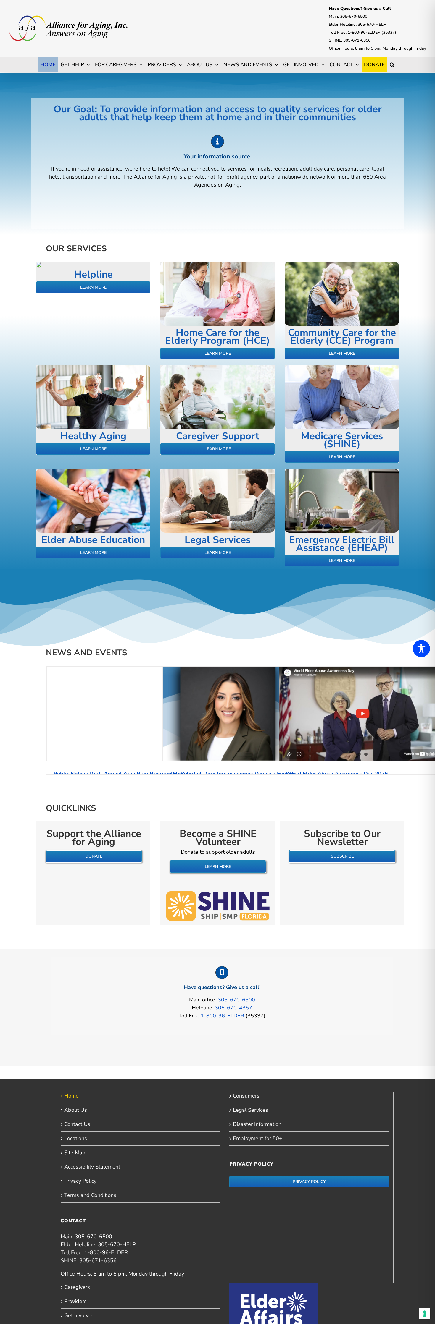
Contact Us (77, 1124)
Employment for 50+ (257, 1138)
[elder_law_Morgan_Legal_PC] (342, 367)
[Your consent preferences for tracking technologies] (424, 1313)
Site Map (75, 1152)
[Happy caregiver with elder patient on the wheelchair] (217, 367)
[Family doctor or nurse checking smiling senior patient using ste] (217, 264)
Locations (75, 1138)
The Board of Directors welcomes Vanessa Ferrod (231, 773)
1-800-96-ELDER (222, 1015)
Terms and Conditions (90, 1195)
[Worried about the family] (39, 264)
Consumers (246, 1095)
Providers (75, 1301)
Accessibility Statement (92, 1166)
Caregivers (77, 1287)
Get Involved (79, 1315)
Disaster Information (257, 1124)
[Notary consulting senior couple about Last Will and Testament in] (217, 471)
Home (71, 1095)
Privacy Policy (80, 1180)
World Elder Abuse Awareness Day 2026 (337, 773)
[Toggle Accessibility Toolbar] (421, 648)
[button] (392, 64)
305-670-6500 (236, 999)
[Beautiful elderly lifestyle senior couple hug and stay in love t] (342, 264)
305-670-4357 (233, 1007)
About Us (75, 1110)
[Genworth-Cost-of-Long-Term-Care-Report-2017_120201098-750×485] (93, 471)
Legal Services (250, 1110)
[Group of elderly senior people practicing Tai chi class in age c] (93, 367)
